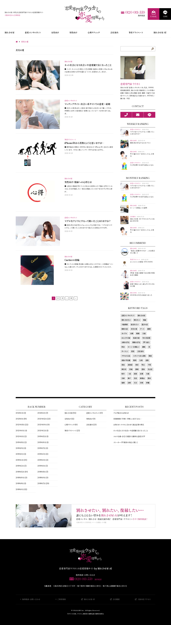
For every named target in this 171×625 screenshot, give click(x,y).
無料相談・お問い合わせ (31, 599)
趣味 (143, 347)
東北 (123, 365)
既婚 (137, 334)
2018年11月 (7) (42, 472)
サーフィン (125, 351)
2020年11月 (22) (22, 425)
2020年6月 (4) (21, 431)
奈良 (135, 378)
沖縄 (147, 383)
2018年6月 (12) (21, 489)
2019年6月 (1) (21, 454)
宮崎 (141, 383)
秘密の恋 (125, 329)
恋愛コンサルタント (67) (94, 413)
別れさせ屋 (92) (70, 413)
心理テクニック (94, 32)
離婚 (149, 329)
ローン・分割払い (133, 347)
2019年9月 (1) (21, 448)
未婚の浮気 (125, 342)
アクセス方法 (126, 356)
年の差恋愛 (146, 338)
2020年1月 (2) (21, 436)
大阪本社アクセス (144, 599)
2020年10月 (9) (43, 425)
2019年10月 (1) (42, 442)
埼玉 (143, 365)
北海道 (130, 365)
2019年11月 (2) (21, 442)
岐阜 (123, 374)
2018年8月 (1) (21, 483)
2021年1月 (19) (21, 419)
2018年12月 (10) (22, 472)
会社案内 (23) (91, 425)
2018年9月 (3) (42, 478)
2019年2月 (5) (21, 466)
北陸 (147, 360)
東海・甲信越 (126, 360)
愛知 (143, 369)
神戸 (129, 378)
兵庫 (123, 378)
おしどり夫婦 (126, 338)
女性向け (55, 32)
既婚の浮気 (136, 342)
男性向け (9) (90, 419)
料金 (123, 347)
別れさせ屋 (9, 32)
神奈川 (124, 369)
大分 (135, 383)
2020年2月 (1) (42, 431)
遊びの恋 (145, 325)
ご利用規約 (61, 599)
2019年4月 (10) (21, 460)
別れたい (137, 320)
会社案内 (114, 32)
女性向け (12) (69, 419)
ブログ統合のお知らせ (121, 413)
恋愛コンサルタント (33, 32)
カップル (124, 334)
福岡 (123, 383)
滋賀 (135, 374)
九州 (140, 360)
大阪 (147, 374)
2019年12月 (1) (42, 436)
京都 (141, 374)
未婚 (131, 334)
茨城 (130, 369)
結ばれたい (135, 325)
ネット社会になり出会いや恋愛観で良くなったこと (130, 431)
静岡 (137, 369)
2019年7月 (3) (42, 448)
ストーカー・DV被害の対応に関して (125, 442)
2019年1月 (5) (42, 466)
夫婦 (144, 334)
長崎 (129, 383)
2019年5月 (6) (42, 454)
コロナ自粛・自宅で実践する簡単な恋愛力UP (129, 436)
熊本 (149, 378)
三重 (129, 374)
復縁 (144, 320)
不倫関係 (125, 325)
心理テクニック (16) (71, 425)
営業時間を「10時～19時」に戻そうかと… (127, 419)
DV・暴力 (146, 342)
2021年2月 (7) (42, 413)
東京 (137, 365)
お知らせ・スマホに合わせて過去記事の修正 (128, 425)
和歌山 (142, 378)
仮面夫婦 (136, 338)
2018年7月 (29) (43, 483)
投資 (132, 351)
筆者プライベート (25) (72, 431)
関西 (134, 360)
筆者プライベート (136, 32)
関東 (150, 356)
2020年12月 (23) (43, 419)
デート (142, 329)
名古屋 (150, 369)
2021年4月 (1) (21, 413)
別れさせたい (126, 320)
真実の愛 (134, 329)
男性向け (73, 32)
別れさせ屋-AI (160, 32)
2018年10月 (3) (21, 478)
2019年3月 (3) (42, 460)
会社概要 (116, 599)
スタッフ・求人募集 (139, 356)
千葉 (149, 365)
